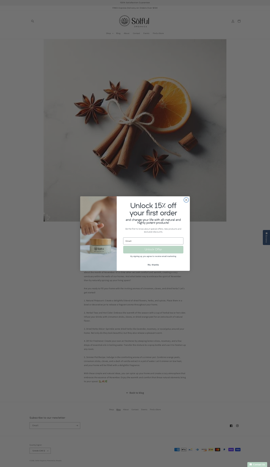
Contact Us (258, 464)
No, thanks (153, 264)
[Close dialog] (186, 199)
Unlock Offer (153, 249)
